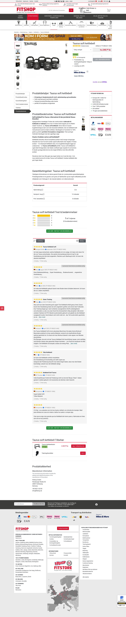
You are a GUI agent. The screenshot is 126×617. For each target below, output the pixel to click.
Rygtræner (85, 567)
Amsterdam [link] (19, 570)
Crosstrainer (86, 529)
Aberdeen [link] (18, 560)
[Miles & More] (102, 516)
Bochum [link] (36, 542)
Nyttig (36, 261)
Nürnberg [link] (22, 551)
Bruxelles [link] (24, 581)
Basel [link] (17, 576)
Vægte (30, 32)
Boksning (85, 550)
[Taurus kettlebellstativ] (37, 446)
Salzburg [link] (35, 566)
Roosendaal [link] (19, 572)
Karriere (31, 1)
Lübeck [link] (29, 550)
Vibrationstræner (87, 573)
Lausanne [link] (24, 576)
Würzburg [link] (18, 555)
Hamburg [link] (18, 548)
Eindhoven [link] (38, 570)
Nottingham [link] (35, 561)
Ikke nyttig (44, 261)
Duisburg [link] (24, 546)
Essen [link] (28, 546)
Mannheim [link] (35, 550)
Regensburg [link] (29, 551)
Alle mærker (86, 577)
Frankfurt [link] (33, 546)
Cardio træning (20, 17)
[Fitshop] (26, 10)
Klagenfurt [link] (27, 566)
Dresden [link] (41, 544)
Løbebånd (85, 534)
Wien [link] (40, 566)
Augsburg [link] (22, 542)
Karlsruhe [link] (35, 548)
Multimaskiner (86, 538)
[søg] (71, 10)
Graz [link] (17, 566)
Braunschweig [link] (24, 544)
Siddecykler (86, 552)
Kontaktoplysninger (69, 539)
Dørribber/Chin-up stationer (90, 569)
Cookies (51, 539)
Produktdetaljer (20, 93)
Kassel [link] (40, 548)
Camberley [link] (34, 560)
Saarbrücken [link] (19, 553)
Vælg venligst (78, 50)
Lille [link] (17, 585)
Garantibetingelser (21, 101)
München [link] (40, 550)
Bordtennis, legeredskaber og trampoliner (54, 17)
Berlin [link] (27, 542)
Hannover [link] (23, 548)
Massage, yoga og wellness (79, 17)
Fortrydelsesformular (55, 545)
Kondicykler (86, 555)
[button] (18, 45)
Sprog (99, 1)
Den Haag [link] (31, 570)
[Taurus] (30, 44)
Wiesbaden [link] (37, 553)
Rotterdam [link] (25, 572)
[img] (87, 71)
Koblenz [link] (18, 550)
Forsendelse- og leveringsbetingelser (54, 542)
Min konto (106, 1)
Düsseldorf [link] (18, 546)
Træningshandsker (47, 453)
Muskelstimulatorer (88, 571)
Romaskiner (86, 536)
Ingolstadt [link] (29, 548)
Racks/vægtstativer (88, 561)
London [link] (23, 561)
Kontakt (36, 1)
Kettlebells (36, 32)
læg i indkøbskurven (102, 59)
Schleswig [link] (25, 553)
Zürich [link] (29, 576)
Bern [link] (20, 576)
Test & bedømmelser (22, 104)
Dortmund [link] (35, 544)
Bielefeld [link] (31, 542)
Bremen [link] (30, 544)
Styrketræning (33, 16)
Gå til (83, 453)
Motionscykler (86, 531)
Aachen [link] (18, 542)
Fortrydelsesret (68, 541)
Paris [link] (19, 585)
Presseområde (67, 553)
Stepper (85, 559)
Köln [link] (21, 550)
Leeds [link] (22, 560)
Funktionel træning (88, 563)
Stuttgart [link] (31, 553)
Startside (16, 32)
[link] (93, 123)
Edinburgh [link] (40, 560)
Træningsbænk (87, 544)
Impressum (25, 1)
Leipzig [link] (25, 550)
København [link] (19, 538)
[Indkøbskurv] (109, 10)
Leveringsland (91, 1)
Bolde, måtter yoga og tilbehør (100, 17)
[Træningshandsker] (37, 453)
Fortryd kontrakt (63, 528)
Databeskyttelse (68, 537)
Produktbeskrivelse (21, 97)
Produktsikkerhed (21, 111)
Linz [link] (32, 566)
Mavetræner (86, 565)
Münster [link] (18, 551)
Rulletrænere (86, 557)
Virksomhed (19, 1)
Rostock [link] (35, 551)
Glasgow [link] (18, 561)
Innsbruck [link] (21, 566)
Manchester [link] (28, 561)
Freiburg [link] (38, 546)
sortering (40, 241)
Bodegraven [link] (25, 570)
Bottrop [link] (18, 544)
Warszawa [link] (18, 590)
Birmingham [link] (28, 560)
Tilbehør (18, 108)
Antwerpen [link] (18, 581)
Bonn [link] (40, 542)
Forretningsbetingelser (55, 537)
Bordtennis (85, 542)
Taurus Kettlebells (44, 32)
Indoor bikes (86, 546)
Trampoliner (86, 540)
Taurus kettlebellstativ (48, 444)
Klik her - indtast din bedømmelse (59, 231)
